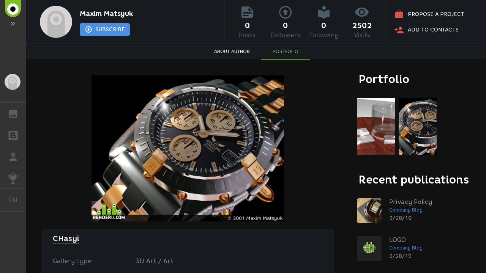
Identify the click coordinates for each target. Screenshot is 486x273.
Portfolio (384, 79)
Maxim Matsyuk (106, 13)
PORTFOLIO (285, 51)
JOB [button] (13, 156)
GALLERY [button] (13, 113)
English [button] (17, 200)
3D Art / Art (155, 261)
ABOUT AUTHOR (232, 51)
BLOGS (13, 135)
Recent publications (414, 179)
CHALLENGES (13, 177)
